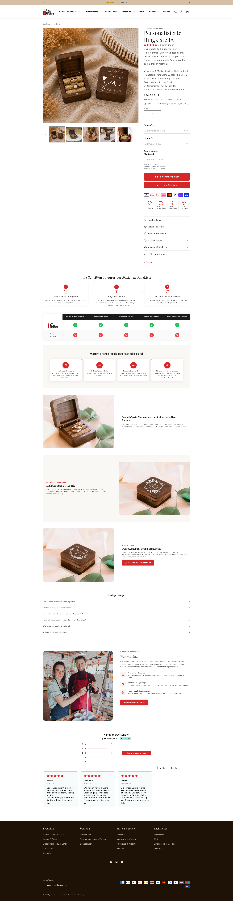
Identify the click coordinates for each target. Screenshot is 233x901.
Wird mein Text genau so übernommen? (59, 608)
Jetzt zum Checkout (167, 185)
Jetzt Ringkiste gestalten (138, 562)
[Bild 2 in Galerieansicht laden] (74, 134)
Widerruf (158, 848)
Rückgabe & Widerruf (127, 844)
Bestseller (47, 853)
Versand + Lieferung (126, 839)
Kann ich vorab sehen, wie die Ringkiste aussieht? (63, 614)
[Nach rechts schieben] (136, 134)
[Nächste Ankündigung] (189, 2)
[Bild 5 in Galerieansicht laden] (125, 134)
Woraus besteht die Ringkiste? (55, 632)
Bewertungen (86, 844)
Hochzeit (56, 24)
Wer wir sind (85, 835)
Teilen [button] (149, 262)
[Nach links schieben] (45, 134)
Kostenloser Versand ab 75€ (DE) (169, 99)
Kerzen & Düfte (50, 839)
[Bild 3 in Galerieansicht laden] (91, 134)
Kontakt (120, 848)
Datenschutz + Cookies (164, 844)
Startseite (47, 24)
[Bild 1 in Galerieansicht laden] (57, 134)
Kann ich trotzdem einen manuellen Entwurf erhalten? (64, 620)
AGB (156, 839)
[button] (70, 11)
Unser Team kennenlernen (133, 702)
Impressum (159, 835)
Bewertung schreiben (136, 753)
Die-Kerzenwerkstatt (58, 895)
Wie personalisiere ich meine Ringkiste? (59, 602)
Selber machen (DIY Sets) (55, 844)
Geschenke (48, 848)
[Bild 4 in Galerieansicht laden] (108, 134)
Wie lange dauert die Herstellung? (56, 626)
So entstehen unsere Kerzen (93, 839)
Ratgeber (121, 835)
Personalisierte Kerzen (53, 835)
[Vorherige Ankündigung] (43, 2)
